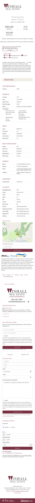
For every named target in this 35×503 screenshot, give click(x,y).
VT (12, 275)
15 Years (13, 427)
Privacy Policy (28, 414)
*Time (4, 374)
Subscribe (17, 347)
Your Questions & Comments (10, 380)
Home (3, 275)
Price (4, 432)
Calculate (17, 448)
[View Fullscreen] (4, 230)
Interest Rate (6, 442)
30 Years (6, 427)
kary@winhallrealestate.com (21, 491)
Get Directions (17, 250)
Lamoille (17, 275)
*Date (4, 369)
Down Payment (6, 437)
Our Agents (6, 316)
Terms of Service (7, 416)
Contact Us (6, 314)
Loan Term (5, 423)
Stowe (21, 275)
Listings (8, 275)
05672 (26, 275)
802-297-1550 (7, 308)
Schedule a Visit (25, 354)
